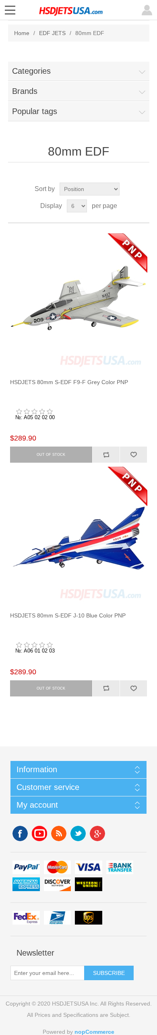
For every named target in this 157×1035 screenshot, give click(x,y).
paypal (26, 867)
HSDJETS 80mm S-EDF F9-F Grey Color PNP (69, 382)
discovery (57, 884)
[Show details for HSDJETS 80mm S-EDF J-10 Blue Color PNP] (78, 535)
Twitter (78, 833)
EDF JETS (52, 33)
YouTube (39, 833)
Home (21, 33)
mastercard (57, 867)
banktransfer (120, 867)
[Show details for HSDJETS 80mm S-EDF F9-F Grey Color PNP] (78, 302)
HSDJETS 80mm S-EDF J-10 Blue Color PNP (68, 615)
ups (88, 918)
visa (88, 867)
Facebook (20, 833)
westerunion (88, 884)
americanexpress (26, 884)
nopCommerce (94, 1032)
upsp (57, 918)
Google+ (97, 833)
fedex (26, 918)
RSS (58, 833)
